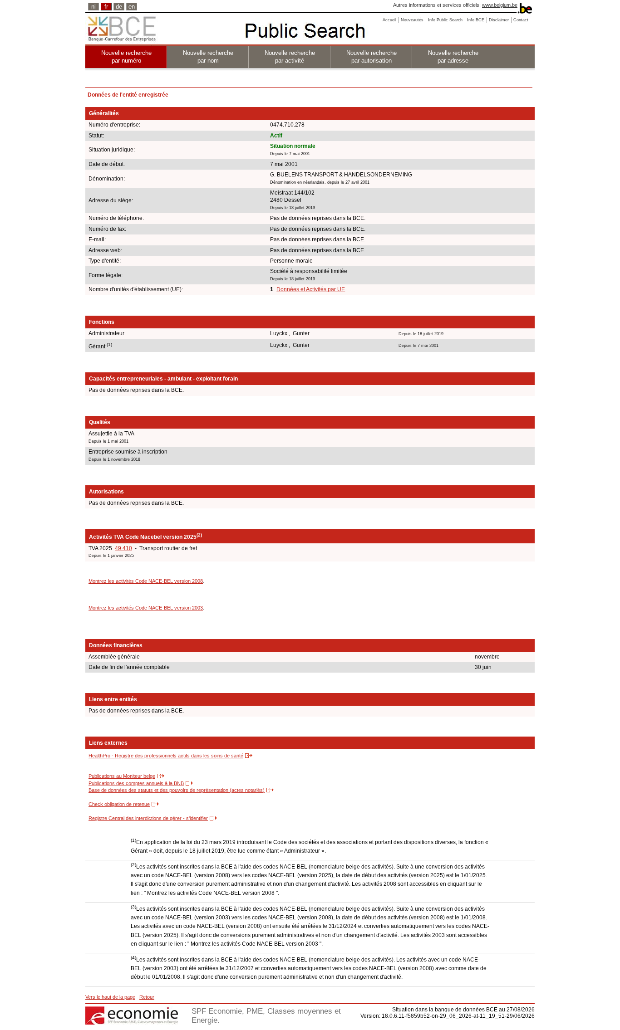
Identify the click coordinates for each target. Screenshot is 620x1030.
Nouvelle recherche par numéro (126, 56)
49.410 (123, 548)
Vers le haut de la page (110, 997)
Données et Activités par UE (310, 289)
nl (93, 6)
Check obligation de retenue (119, 804)
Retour (146, 997)
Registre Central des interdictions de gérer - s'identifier (148, 818)
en (131, 6)
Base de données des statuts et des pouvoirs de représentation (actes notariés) (177, 790)
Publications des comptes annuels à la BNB (136, 783)
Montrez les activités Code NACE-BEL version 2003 (146, 607)
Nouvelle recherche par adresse (453, 56)
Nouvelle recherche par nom (208, 56)
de (119, 6)
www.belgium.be (499, 5)
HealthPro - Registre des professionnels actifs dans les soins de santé (166, 755)
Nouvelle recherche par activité (290, 56)
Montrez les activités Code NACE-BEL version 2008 (146, 581)
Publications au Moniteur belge (122, 776)
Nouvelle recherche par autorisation (371, 56)
